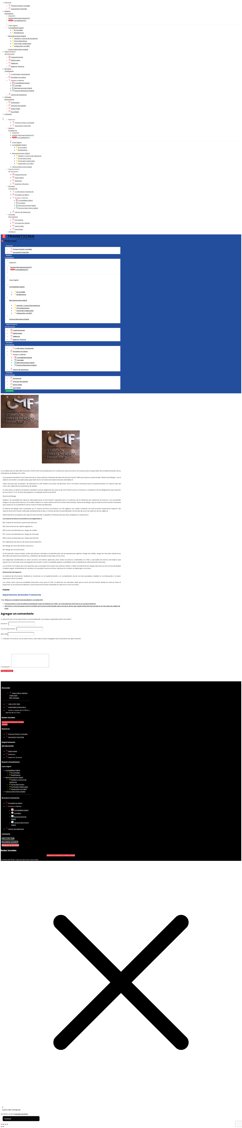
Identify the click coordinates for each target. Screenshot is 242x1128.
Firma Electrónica (20, 41)
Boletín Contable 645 (35, 600)
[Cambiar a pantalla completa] (3, 1124)
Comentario (6, 667)
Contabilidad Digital (22, 83)
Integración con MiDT (22, 46)
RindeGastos (19, 33)
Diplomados (15, 60)
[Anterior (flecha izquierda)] (1, 1126)
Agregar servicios (21, 1114)
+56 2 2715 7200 (14, 704)
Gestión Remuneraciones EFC (19, 18)
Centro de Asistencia (19, 95)
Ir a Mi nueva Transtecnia (20, 74)
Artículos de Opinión (18, 106)
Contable (17, 86)
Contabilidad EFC (19, 21)
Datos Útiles (15, 109)
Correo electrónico (8, 629)
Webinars (14, 63)
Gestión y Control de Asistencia (26, 39)
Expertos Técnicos (17, 66)
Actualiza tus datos (18, 77)
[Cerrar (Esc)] (7, 1124)
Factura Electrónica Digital (24, 91)
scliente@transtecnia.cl (17, 707)
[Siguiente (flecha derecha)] (3, 1126)
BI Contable (18, 30)
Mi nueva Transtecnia (10, 798)
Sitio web (4, 634)
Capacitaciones (17, 57)
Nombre (4, 624)
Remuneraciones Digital (23, 88)
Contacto (8, 114)
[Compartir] (5, 1124)
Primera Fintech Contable (20, 6)
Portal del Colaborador (22, 44)
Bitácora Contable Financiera (16, 600)
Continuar (7, 1119)
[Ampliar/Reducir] (1, 1124)
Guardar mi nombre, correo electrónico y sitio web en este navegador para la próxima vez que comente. (42, 639)
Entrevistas (15, 103)
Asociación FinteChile (19, 9)
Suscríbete (15, 112)
